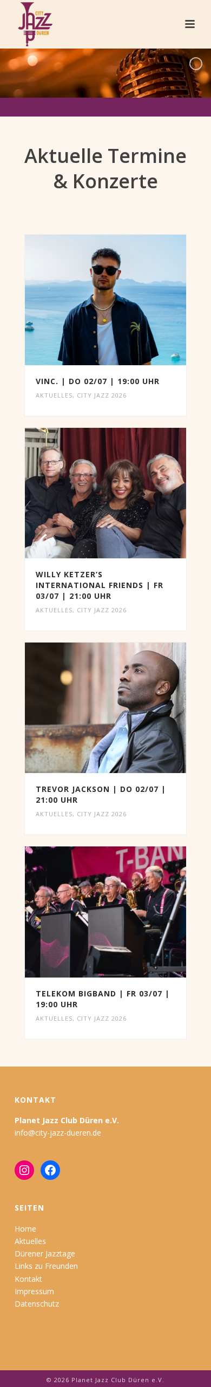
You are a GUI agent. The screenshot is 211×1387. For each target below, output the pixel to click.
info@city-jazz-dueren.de (58, 1133)
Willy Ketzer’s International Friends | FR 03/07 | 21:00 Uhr (99, 585)
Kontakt (28, 1279)
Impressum (34, 1291)
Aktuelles (54, 395)
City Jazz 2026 (102, 395)
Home (25, 1229)
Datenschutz (37, 1304)
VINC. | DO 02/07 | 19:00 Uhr (98, 381)
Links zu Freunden (46, 1266)
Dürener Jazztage (45, 1253)
